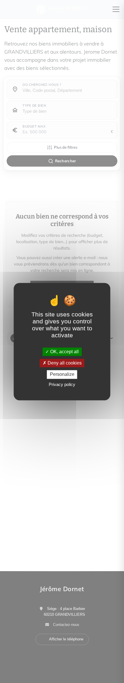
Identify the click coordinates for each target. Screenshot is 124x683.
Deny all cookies (64, 363)
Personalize (62, 374)
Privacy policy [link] (62, 384)
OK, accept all (64, 351)
